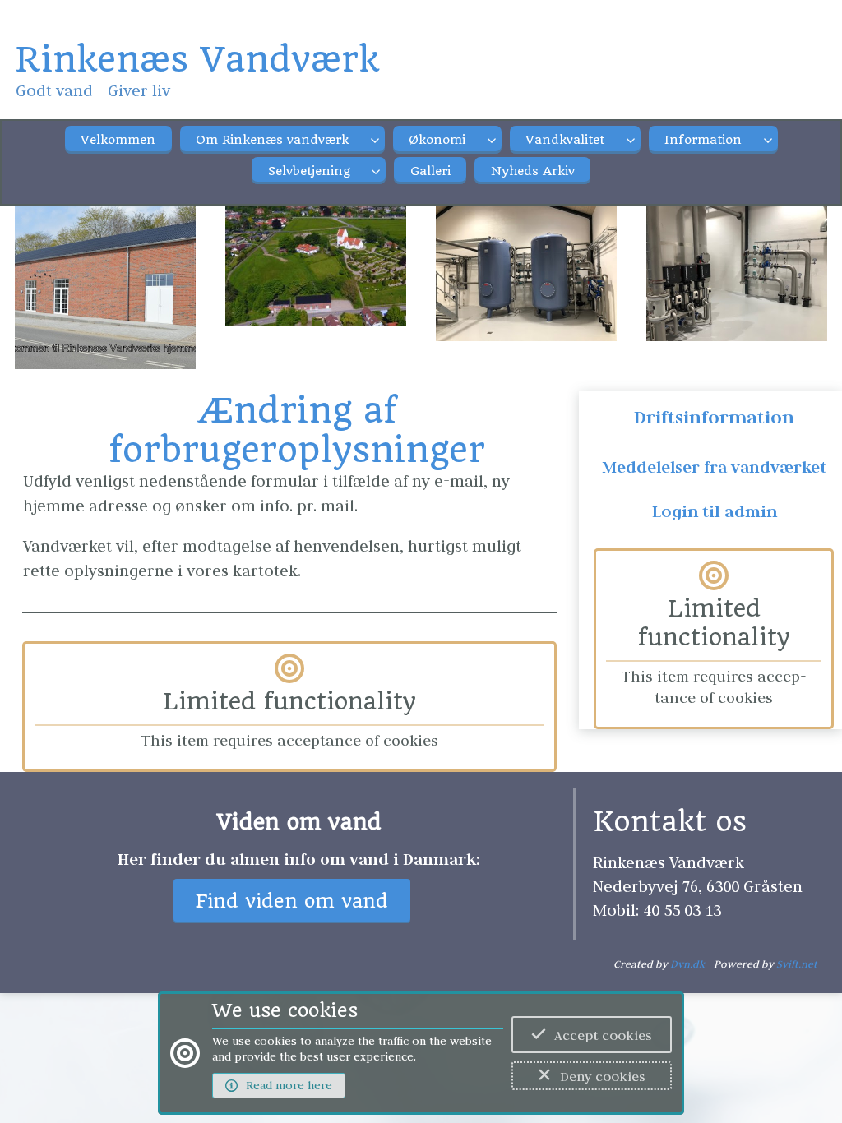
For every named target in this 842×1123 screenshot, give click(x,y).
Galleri (430, 171)
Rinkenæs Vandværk (197, 59)
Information (703, 139)
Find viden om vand (292, 901)
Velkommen (118, 139)
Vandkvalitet (564, 139)
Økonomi (437, 139)
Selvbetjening (309, 171)
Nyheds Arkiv (533, 171)
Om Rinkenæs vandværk (272, 139)
